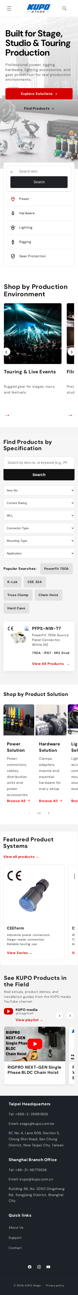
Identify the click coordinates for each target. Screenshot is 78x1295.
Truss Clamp (18, 595)
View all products (21, 856)
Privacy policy (55, 1285)
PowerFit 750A (56, 569)
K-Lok (12, 582)
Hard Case (16, 608)
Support (15, 1238)
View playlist (29, 1020)
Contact (15, 1248)
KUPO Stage (33, 1285)
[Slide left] (29, 813)
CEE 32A (35, 582)
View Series (19, 953)
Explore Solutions (39, 94)
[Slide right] (49, 813)
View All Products (51, 663)
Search (39, 182)
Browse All (16, 801)
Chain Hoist (48, 595)
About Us (16, 1227)
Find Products (39, 108)
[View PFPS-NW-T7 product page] (18, 636)
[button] (9, 8)
